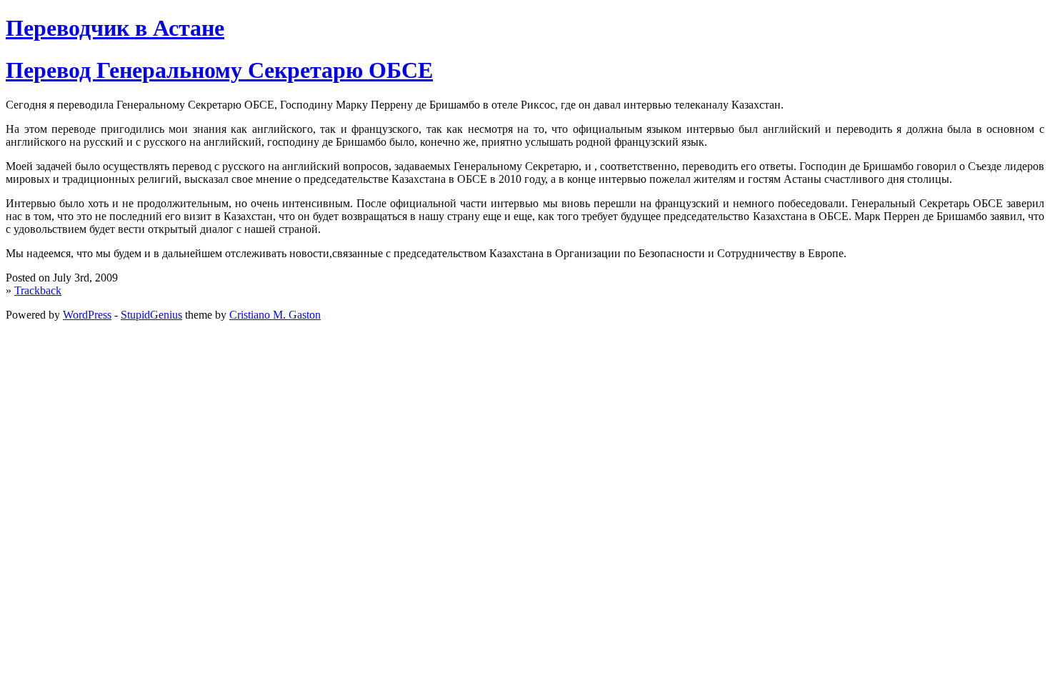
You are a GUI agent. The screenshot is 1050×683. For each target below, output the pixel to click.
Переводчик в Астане (115, 28)
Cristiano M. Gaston (275, 315)
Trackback (37, 290)
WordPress (87, 315)
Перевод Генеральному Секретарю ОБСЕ (219, 70)
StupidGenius (151, 315)
